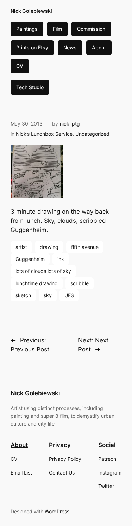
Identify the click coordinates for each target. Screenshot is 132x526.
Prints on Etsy (32, 47)
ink (60, 259)
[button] (66, 172)
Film (57, 29)
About (99, 47)
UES (69, 295)
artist (21, 247)
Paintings (27, 29)
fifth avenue (85, 247)
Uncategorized (92, 134)
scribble (79, 283)
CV (19, 66)
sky (48, 295)
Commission (91, 29)
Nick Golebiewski (31, 11)
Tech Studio (30, 87)
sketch (23, 295)
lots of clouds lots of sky (43, 271)
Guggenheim (30, 259)
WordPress (57, 511)
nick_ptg (70, 124)
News (70, 47)
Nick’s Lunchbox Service (44, 134)
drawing (49, 247)
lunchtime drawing (36, 283)
